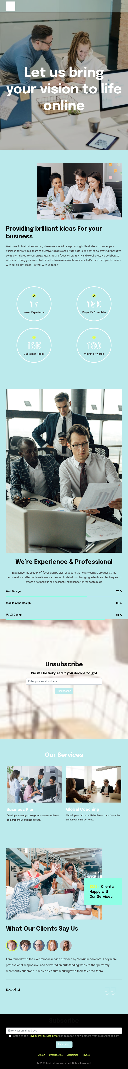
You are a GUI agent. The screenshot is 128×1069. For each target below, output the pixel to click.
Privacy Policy (37, 1035)
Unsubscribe (56, 1054)
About (41, 1054)
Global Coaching (82, 810)
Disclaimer (52, 1035)
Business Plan (20, 810)
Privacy (86, 1054)
